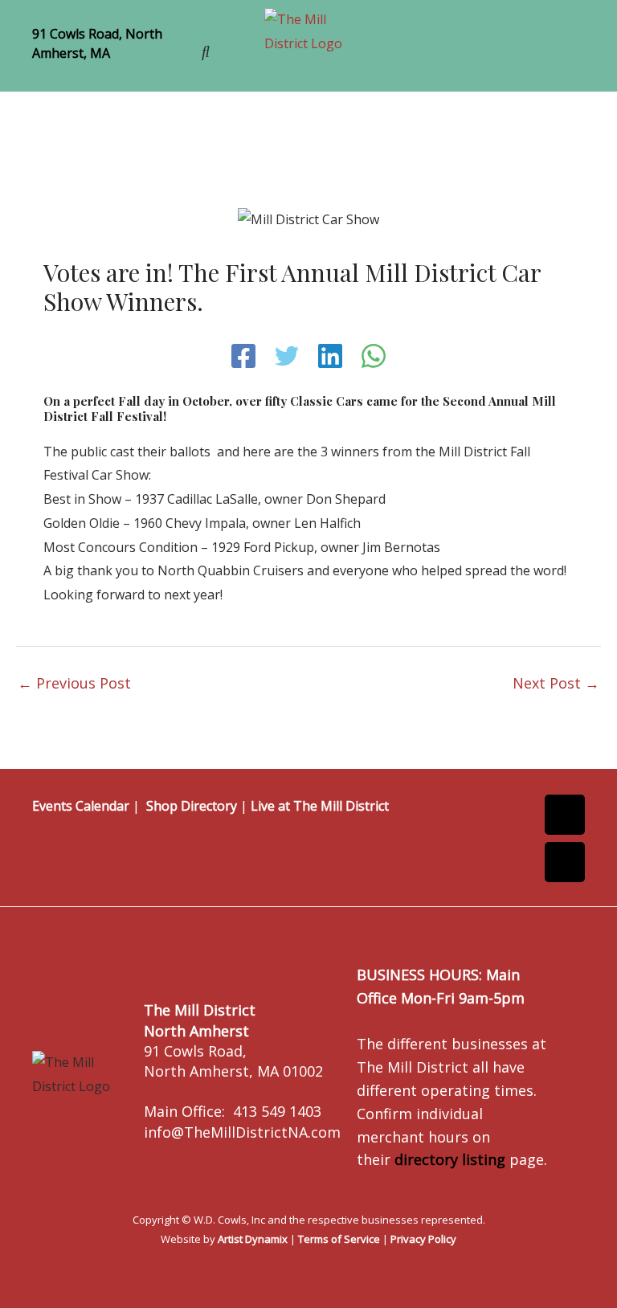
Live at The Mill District (320, 806)
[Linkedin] (330, 356)
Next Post (556, 683)
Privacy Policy (423, 1239)
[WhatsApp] (374, 356)
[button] (477, 49)
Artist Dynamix (253, 1239)
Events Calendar (80, 806)
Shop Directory (191, 806)
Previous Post (74, 683)
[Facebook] (243, 356)
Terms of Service (339, 1239)
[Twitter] (287, 356)
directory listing (449, 1159)
